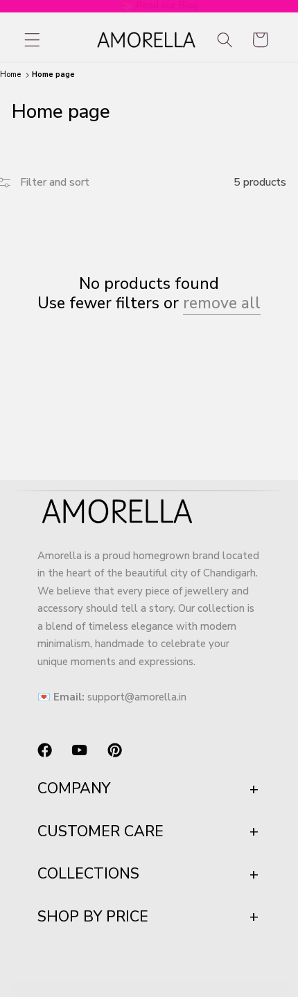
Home (10, 74)
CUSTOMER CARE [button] (100, 831)
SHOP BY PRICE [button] (92, 916)
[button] (32, 40)
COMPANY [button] (73, 788)
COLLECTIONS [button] (88, 873)
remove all (222, 304)
